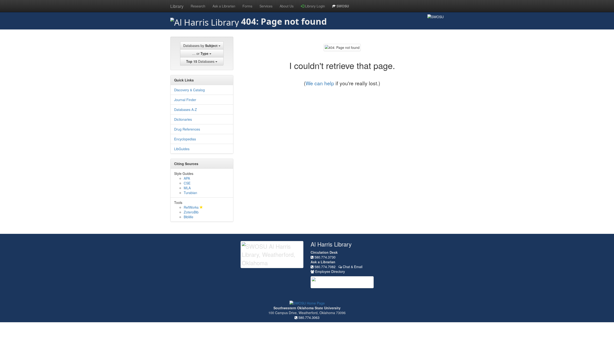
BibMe (188, 216)
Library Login (314, 6)
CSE (187, 183)
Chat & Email (352, 266)
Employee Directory (329, 271)
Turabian (190, 192)
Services (266, 6)
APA (187, 178)
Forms (247, 6)
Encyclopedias (185, 139)
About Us (287, 6)
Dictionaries (183, 119)
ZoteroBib (191, 212)
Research (198, 6)
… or (200, 53)
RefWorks (192, 207)
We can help (320, 83)
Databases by (200, 45)
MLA (187, 187)
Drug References (187, 129)
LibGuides (181, 148)
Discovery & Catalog (189, 89)
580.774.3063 (308, 317)
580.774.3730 (324, 257)
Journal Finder (185, 99)
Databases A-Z (185, 109)
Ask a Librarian (224, 6)
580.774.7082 (324, 266)
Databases (200, 61)
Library (176, 6)
